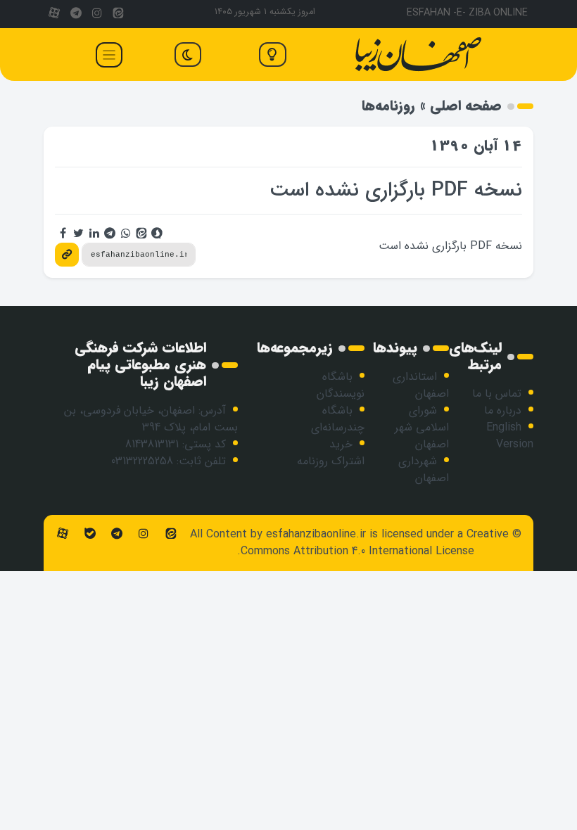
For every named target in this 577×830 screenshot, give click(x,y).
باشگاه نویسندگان (340, 385)
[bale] (89, 534)
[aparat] (54, 14)
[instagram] (97, 14)
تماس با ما (496, 393)
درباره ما (502, 410)
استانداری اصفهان (421, 385)
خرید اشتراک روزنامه (330, 452)
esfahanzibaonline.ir (316, 534)
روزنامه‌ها (388, 106)
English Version (509, 436)
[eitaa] (118, 14)
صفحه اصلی (466, 106)
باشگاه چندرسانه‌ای (337, 419)
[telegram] (75, 14)
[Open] (109, 55)
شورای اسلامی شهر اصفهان (422, 427)
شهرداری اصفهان (423, 469)
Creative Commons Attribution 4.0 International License (375, 542)
